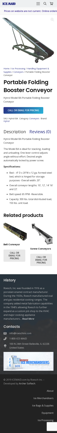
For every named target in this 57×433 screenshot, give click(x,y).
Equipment (47, 412)
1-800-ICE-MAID (18, 338)
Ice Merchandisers (43, 398)
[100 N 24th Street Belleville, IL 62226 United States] (6, 345)
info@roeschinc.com (20, 333)
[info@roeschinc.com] (6, 333)
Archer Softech (27, 383)
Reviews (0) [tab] (40, 131)
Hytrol (7, 121)
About (50, 390)
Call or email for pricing (23, 110)
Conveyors (18, 72)
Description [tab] (15, 131)
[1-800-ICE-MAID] (6, 338)
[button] (38, 3)
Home (7, 68)
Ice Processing (18, 68)
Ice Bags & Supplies (42, 405)
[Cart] (51, 3)
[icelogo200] (9, 3)
